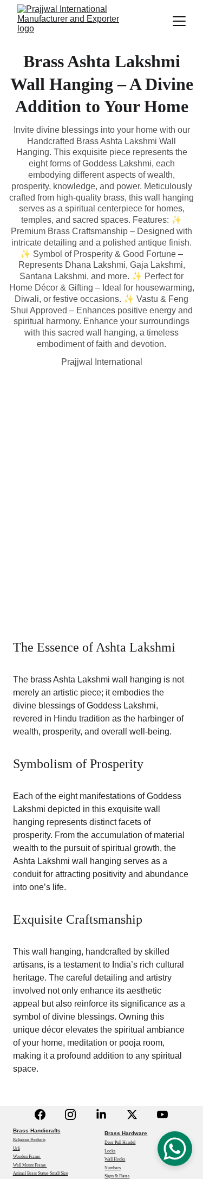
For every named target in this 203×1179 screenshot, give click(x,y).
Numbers (112, 1167)
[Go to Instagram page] (70, 1114)
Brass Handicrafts (37, 1130)
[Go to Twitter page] (132, 1114)
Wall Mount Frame (30, 1165)
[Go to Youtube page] (162, 1114)
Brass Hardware (125, 1133)
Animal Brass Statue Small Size (40, 1173)
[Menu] (179, 21)
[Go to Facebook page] (40, 1114)
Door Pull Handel (119, 1142)
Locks (109, 1151)
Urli (16, 1148)
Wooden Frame (27, 1156)
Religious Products (29, 1139)
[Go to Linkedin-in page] (101, 1114)
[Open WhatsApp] (175, 1148)
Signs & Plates (116, 1176)
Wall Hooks (114, 1159)
